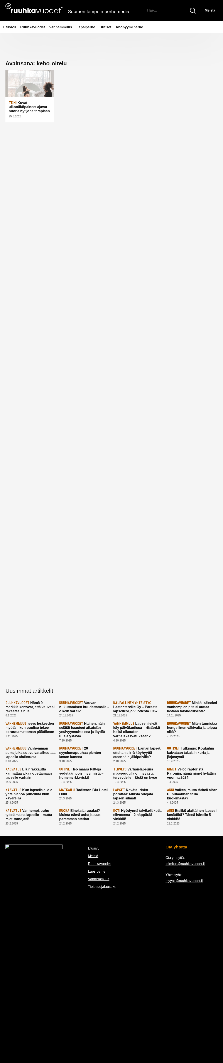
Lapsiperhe (85, 27)
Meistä (210, 10)
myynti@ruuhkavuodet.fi (184, 881)
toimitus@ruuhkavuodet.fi (185, 864)
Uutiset (105, 27)
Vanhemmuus (60, 27)
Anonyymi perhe (129, 27)
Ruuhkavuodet (32, 27)
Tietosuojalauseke (102, 887)
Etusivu (9, 27)
